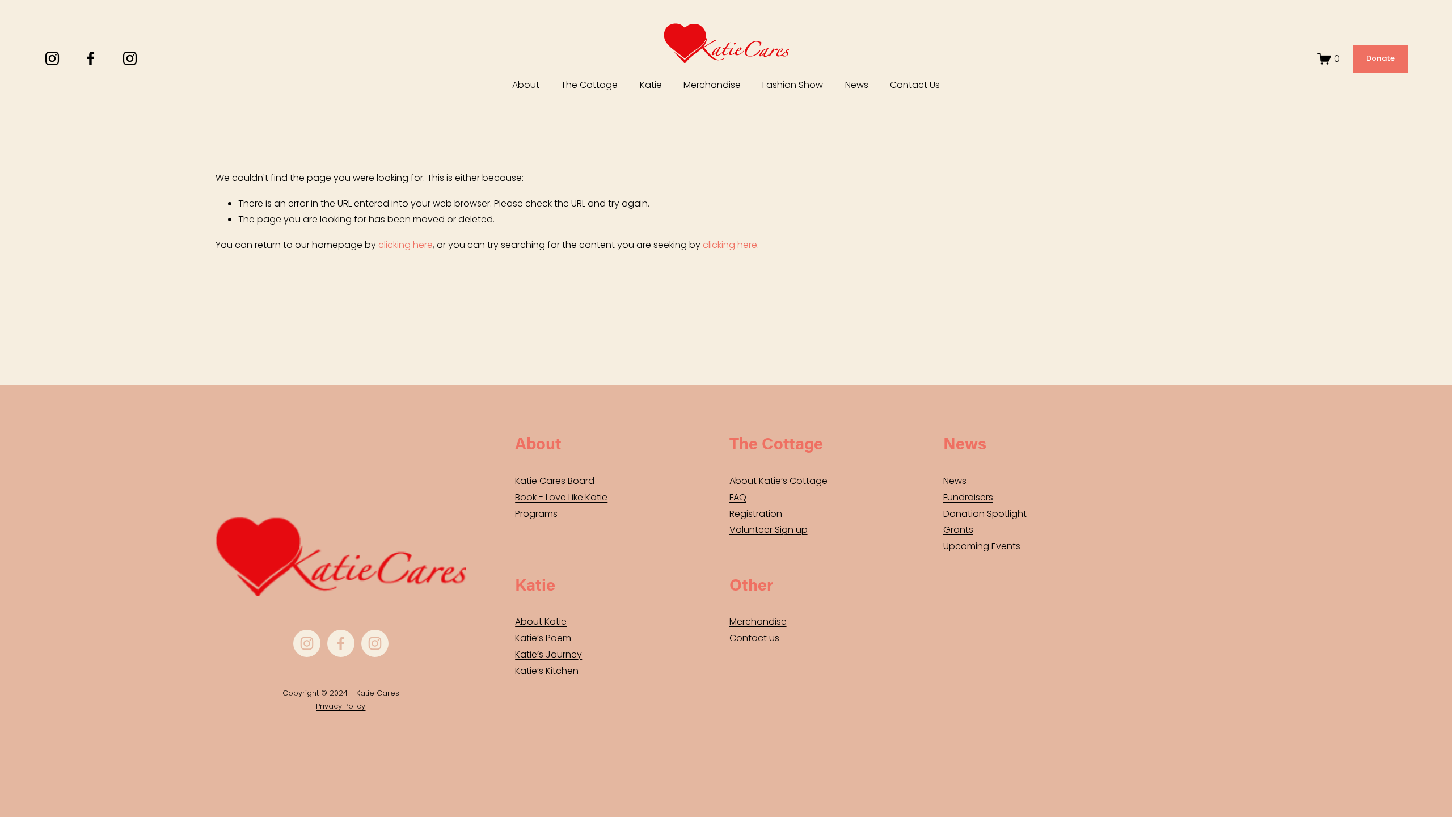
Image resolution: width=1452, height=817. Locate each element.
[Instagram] (52, 58)
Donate (1380, 58)
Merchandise (712, 84)
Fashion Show (792, 84)
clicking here (405, 244)
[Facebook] (90, 58)
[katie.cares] (129, 58)
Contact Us (915, 84)
